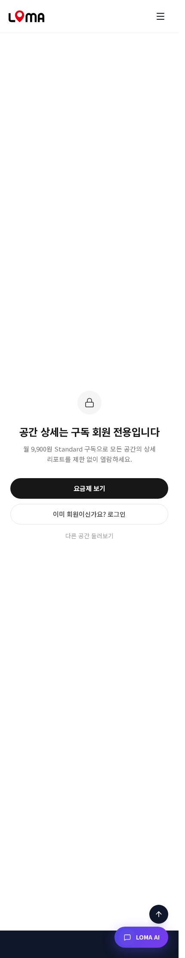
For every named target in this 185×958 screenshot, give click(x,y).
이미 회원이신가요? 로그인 (89, 513)
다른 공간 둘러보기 (89, 535)
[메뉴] (160, 16)
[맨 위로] (158, 914)
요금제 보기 (89, 488)
